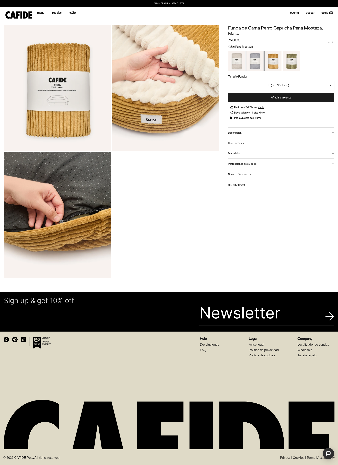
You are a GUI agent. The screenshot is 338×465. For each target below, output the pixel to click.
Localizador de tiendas (313, 344)
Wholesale (305, 350)
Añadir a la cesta (281, 97)
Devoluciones (209, 344)
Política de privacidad (264, 350)
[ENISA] (42, 343)
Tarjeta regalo (307, 355)
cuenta (294, 12)
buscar (310, 12)
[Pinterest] (15, 339)
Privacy (285, 457)
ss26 (72, 12)
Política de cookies (262, 355)
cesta (327, 12)
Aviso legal (256, 344)
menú (40, 12)
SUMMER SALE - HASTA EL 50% (169, 3)
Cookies (298, 457)
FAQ (203, 350)
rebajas (57, 12)
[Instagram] (6, 339)
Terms (311, 457)
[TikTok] (23, 339)
